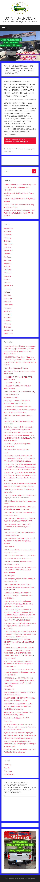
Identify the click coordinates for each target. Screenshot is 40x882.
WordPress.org (9, 774)
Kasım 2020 (8, 298)
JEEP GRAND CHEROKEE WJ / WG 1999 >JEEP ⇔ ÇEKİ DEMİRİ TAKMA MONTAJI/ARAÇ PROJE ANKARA (20, 569)
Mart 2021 (7, 292)
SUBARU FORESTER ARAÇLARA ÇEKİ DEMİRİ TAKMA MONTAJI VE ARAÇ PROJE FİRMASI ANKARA (19, 213)
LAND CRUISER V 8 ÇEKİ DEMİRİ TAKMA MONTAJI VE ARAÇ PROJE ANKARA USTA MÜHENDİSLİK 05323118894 (18, 603)
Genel (6, 453)
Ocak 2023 (7, 270)
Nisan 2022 (7, 276)
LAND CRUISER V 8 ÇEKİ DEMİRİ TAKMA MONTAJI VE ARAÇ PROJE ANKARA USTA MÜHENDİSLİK (18, 595)
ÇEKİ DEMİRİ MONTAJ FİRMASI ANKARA (17, 406)
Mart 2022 (7, 279)
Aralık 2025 (7, 231)
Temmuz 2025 (8, 244)
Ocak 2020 (7, 314)
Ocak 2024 (7, 260)
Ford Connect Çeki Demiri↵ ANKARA (16, 450)
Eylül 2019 (7, 327)
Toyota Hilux (8, 721)
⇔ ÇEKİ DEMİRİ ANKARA (12, 383)
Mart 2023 (7, 266)
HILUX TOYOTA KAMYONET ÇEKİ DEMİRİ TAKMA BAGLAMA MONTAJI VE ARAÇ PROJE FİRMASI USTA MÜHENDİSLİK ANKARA (19, 458)
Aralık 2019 (7, 317)
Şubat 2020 (8, 311)
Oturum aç (7, 765)
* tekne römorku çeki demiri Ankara (16, 368)
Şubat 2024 (7, 257)
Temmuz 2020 (8, 305)
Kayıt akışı (7, 768)
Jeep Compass (9, 547)
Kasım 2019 (7, 321)
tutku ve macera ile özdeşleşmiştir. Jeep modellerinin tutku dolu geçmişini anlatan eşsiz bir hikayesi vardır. (20, 743)
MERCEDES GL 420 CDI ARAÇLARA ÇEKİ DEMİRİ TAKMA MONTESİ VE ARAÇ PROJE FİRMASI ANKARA (18, 663)
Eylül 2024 (7, 247)
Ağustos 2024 (8, 250)
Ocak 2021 (7, 295)
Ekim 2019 (7, 324)
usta (27, 99)
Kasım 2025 (8, 235)
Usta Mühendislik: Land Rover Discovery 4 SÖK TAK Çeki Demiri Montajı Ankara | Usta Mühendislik (20, 187)
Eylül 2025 (7, 241)
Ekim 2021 (7, 282)
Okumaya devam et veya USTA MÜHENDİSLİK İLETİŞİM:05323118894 (17, 141)
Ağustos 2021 (8, 286)
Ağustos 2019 (8, 330)
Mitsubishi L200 (9, 689)
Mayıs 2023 (7, 263)
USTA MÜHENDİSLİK (20, 18)
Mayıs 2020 (7, 308)
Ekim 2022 (7, 273)
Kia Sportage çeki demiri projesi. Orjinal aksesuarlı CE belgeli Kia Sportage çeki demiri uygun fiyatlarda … (19, 587)
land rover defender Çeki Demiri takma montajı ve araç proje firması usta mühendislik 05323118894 (20, 625)
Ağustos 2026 (8, 228)
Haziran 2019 (8, 333)
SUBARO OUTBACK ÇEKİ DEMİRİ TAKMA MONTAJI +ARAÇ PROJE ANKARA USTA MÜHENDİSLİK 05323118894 (18, 706)
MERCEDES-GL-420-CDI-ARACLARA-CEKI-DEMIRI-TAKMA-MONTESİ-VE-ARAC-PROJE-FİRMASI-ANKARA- (19, 672)
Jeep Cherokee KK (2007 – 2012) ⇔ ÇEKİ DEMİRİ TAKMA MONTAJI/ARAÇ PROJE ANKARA (17, 526)
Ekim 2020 (7, 301)
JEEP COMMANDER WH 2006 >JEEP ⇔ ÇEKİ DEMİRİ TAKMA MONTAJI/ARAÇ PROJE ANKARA (19, 540)
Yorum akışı (8, 771)
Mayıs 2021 (7, 289)
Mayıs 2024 (7, 254)
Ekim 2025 (7, 238)
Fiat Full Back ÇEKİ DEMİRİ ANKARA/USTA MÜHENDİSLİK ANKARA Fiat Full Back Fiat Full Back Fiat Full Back (19, 438)
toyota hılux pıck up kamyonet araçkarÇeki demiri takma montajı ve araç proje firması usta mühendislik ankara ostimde (20, 726)
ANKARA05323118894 (11, 397)
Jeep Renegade (9, 575)
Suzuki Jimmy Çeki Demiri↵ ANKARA (16, 718)
